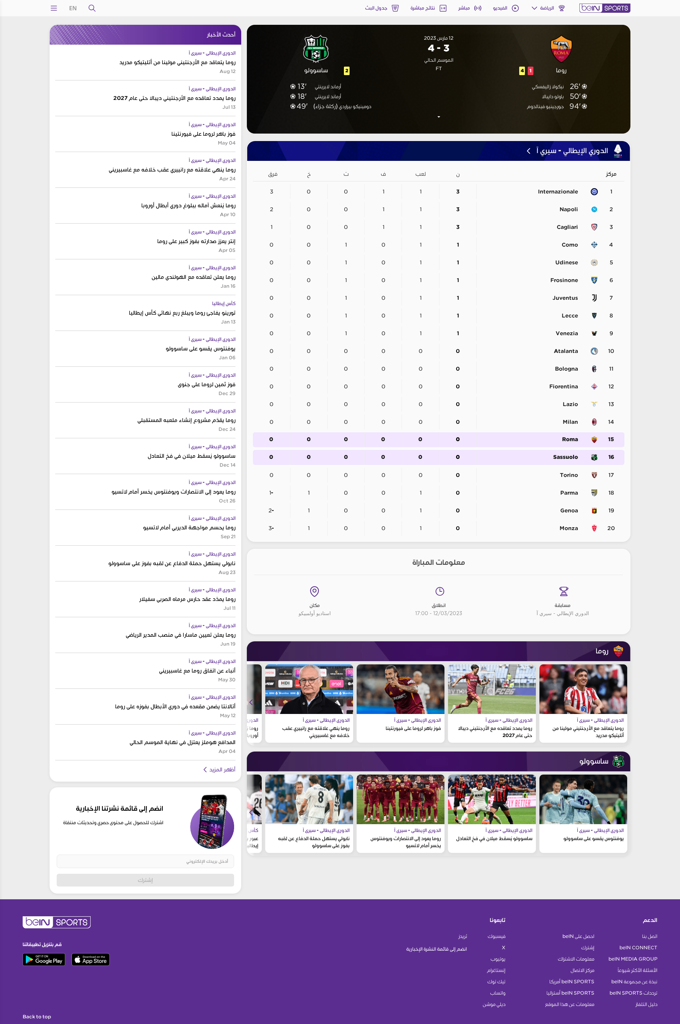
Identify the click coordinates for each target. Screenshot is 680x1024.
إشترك (145, 880)
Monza (569, 528)
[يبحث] (92, 8)
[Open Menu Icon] (54, 8)
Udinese (566, 262)
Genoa (569, 510)
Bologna (566, 369)
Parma (569, 493)
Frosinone (564, 280)
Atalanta (566, 351)
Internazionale (558, 192)
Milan (570, 422)
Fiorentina (563, 386)
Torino (569, 475)
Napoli (569, 209)
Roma (570, 439)
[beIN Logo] (604, 8)
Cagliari (567, 227)
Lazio (570, 404)
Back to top (37, 1017)
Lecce (570, 316)
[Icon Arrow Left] (251, 702)
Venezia (567, 333)
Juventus (565, 298)
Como (570, 245)
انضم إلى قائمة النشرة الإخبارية (436, 949)
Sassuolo (565, 457)
